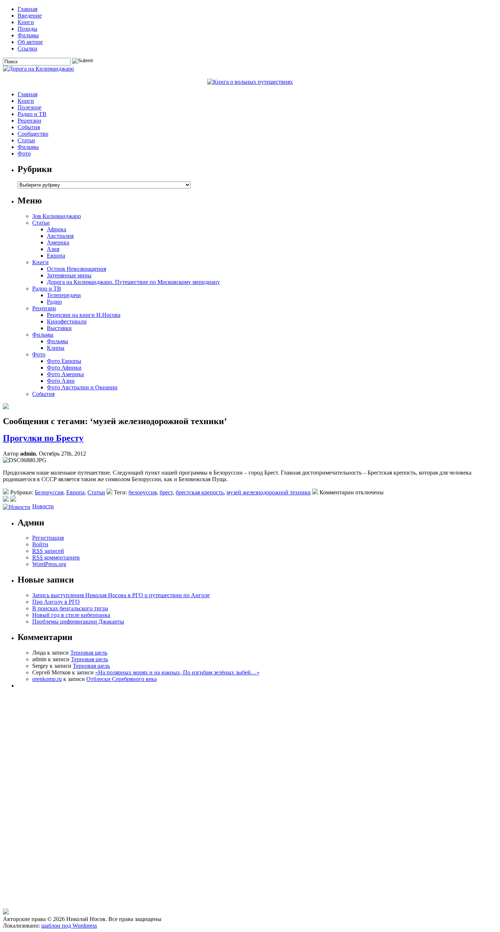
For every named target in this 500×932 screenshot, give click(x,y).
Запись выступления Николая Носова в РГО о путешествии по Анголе (121, 595)
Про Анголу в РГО (56, 602)
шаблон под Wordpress (69, 925)
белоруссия (142, 492)
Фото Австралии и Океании (82, 387)
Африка (56, 229)
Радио (54, 302)
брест (166, 492)
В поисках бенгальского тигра (70, 608)
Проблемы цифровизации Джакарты (78, 621)
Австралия (60, 236)
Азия (53, 249)
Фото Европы (64, 361)
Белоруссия (49, 492)
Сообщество (33, 134)
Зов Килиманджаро (56, 216)
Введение (30, 15)
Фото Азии (61, 381)
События (29, 127)
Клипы (55, 348)
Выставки (59, 328)
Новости (43, 506)
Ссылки (27, 48)
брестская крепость (200, 492)
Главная (27, 9)
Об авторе (30, 42)
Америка (58, 242)
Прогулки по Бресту (43, 438)
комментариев (56, 557)
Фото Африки (64, 367)
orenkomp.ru (47, 679)
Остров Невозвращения (76, 269)
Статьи (26, 140)
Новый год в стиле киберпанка (71, 615)
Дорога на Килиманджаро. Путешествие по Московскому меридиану (133, 282)
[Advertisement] (45, 870)
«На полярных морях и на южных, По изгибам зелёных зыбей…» (177, 672)
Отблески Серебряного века (121, 679)
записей (48, 551)
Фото (24, 153)
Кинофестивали (67, 321)
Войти (40, 544)
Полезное (29, 107)
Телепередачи (64, 295)
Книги (26, 22)
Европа (56, 255)
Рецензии (29, 120)
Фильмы (28, 35)
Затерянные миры (69, 275)
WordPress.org (49, 564)
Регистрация (48, 538)
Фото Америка (65, 374)
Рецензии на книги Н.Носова (83, 315)
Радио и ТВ (32, 114)
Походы (27, 29)
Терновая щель (88, 653)
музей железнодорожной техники (269, 492)
